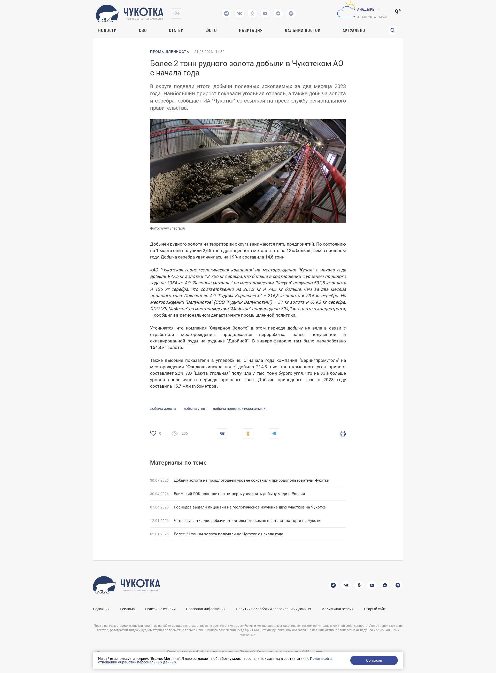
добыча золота (163, 408)
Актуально (354, 30)
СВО (143, 30)
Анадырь (366, 9)
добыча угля (194, 408)
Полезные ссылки (160, 609)
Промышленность (169, 52)
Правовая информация (206, 609)
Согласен (374, 660)
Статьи (176, 30)
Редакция (101, 609)
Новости (107, 30)
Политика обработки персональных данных (273, 609)
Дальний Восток (303, 30)
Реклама (127, 609)
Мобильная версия (337, 609)
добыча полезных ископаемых (239, 408)
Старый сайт (375, 609)
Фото (211, 30)
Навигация (250, 30)
